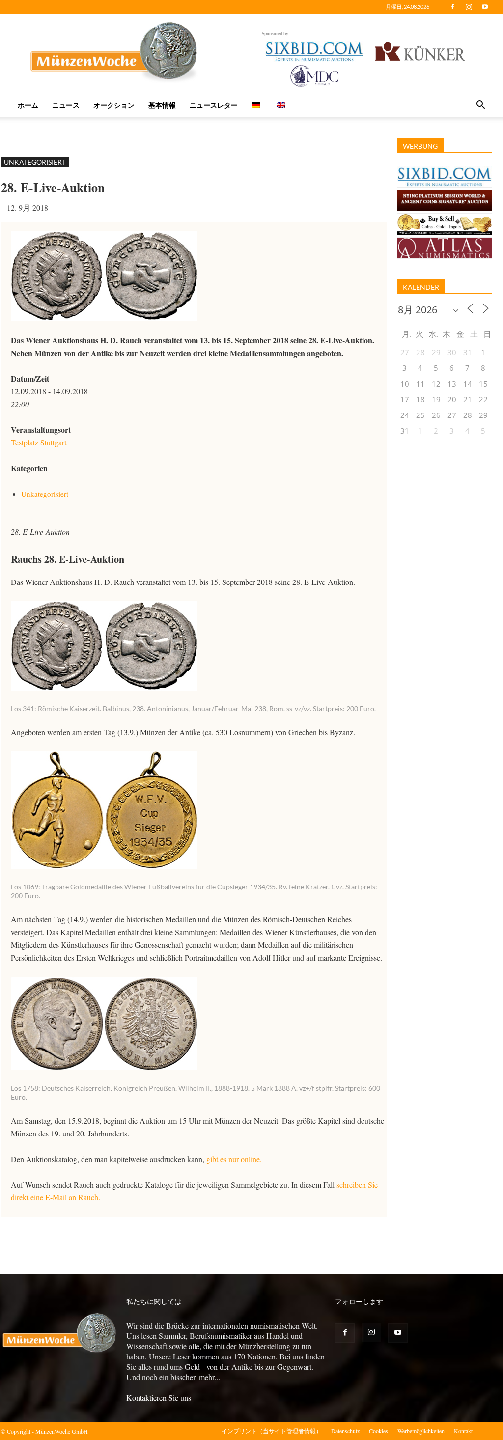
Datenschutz (345, 1431)
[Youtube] (484, 7)
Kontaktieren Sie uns (158, 1397)
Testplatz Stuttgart (38, 442)
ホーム (28, 105)
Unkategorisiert (35, 162)
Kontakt (463, 1431)
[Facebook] (452, 7)
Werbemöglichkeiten (421, 1431)
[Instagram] (468, 7)
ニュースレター (214, 105)
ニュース (66, 105)
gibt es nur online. (234, 1159)
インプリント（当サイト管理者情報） (272, 1431)
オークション (114, 105)
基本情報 (162, 105)
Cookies (378, 1431)
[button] (480, 105)
